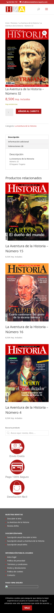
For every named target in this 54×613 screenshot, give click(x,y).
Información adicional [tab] (18, 141)
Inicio (7, 23)
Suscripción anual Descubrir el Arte (22, 537)
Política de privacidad (16, 560)
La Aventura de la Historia (29, 23)
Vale (27, 608)
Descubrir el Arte (14, 518)
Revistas (14, 23)
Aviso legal (11, 557)
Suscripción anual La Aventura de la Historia (25, 541)
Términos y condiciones (17, 564)
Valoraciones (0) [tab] (15, 146)
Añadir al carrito (28, 111)
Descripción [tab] (13, 137)
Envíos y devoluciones (16, 568)
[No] (50, 604)
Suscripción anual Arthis (17, 544)
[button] (44, 33)
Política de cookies (15, 571)
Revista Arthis (13, 526)
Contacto (11, 575)
